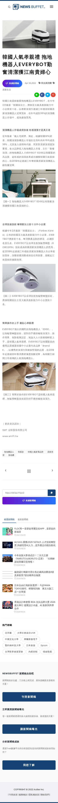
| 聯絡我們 (44, 794)
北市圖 (8, 632)
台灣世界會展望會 (14, 651)
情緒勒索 (47, 651)
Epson (44, 645)
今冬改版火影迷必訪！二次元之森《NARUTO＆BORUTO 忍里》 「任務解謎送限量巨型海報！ (34, 558)
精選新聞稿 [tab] (9, 519)
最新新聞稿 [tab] (23, 519)
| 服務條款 (23, 794)
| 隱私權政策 (34, 794)
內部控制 (33, 651)
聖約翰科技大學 (13, 645)
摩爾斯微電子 (31, 639)
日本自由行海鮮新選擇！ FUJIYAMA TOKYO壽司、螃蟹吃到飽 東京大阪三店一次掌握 (33, 588)
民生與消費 (46, 83)
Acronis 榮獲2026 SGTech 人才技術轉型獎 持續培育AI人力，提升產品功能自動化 (35, 543)
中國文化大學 (12, 639)
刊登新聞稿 (29, 697)
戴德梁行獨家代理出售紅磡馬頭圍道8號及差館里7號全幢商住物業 (34, 573)
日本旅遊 (30, 645)
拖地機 (11, 455)
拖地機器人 (9, 451)
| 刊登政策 (13, 794)
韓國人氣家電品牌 (35, 451)
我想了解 (29, 765)
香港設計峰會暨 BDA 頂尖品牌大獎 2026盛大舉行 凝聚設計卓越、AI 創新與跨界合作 (34, 605)
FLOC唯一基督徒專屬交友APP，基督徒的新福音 (34, 530)
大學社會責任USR (26, 632)
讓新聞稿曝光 (29, 729)
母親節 (21, 451)
